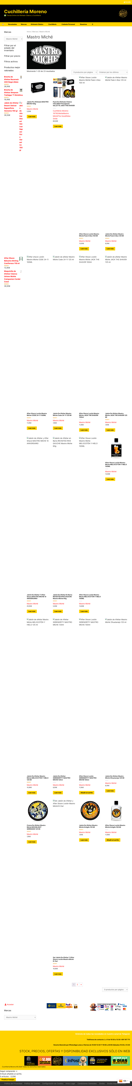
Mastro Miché (32, 109)
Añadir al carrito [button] (87, 793)
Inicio (29, 32)
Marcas (24, 24)
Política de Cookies (32, 1084)
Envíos (102, 1084)
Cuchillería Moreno (25, 11)
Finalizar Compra (8, 1080)
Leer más (31, 117)
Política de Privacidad (13, 1084)
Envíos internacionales (116, 1084)
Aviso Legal (70, 1084)
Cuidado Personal (68, 24)
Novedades (12, 24)
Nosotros (83, 24)
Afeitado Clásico (37, 24)
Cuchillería (52, 24)
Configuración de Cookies (52, 1084)
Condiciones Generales (87, 1084)
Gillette (60, 113)
